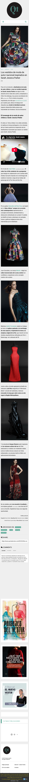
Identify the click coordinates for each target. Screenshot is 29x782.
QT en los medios (5, 767)
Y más (17, 780)
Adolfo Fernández (11, 326)
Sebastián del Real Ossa (15, 206)
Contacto (16, 767)
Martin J (18, 270)
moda (12, 69)
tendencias (7, 69)
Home (2, 69)
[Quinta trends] (14, 18)
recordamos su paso (21, 100)
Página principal (5, 764)
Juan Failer (12, 169)
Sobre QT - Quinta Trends (20, 764)
